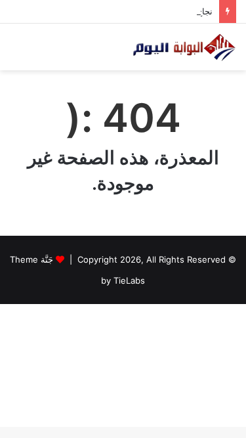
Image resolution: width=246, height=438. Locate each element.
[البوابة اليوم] (183, 47)
